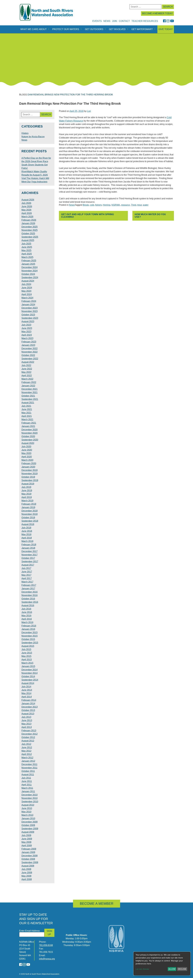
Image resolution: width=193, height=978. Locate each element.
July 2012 (26, 744)
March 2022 (27, 379)
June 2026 (26, 206)
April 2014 (26, 697)
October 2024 (28, 274)
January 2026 (28, 223)
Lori (89, 111)
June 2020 (26, 450)
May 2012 (26, 751)
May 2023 (26, 331)
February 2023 (28, 342)
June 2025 (26, 247)
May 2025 (26, 250)
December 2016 (29, 592)
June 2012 (26, 747)
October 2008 (28, 859)
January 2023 (28, 345)
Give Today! (166, 29)
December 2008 (29, 855)
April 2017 (26, 578)
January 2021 (28, 426)
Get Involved (117, 29)
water (145, 205)
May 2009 (26, 842)
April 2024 (26, 294)
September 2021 (29, 399)
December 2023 (29, 308)
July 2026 (26, 203)
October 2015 (28, 639)
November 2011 (29, 768)
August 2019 (27, 484)
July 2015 (26, 649)
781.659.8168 (46, 945)
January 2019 (28, 507)
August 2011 (27, 774)
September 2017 (29, 561)
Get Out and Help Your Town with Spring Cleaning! (87, 215)
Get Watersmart (142, 29)
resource (125, 205)
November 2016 (29, 595)
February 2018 (28, 544)
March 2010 (27, 815)
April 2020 (26, 456)
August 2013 (27, 713)
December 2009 (29, 822)
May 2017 (26, 575)
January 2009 (28, 852)
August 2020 (27, 443)
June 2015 (26, 653)
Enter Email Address (29, 931)
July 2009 (26, 835)
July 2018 (26, 527)
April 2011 (26, 784)
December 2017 (29, 551)
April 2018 (26, 538)
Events (97, 21)
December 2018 (29, 511)
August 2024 (27, 281)
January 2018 (28, 548)
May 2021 (26, 413)
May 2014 (26, 693)
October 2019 (28, 477)
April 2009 (26, 845)
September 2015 (29, 642)
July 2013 (26, 717)
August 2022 (27, 362)
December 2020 (29, 429)
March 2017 (27, 582)
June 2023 (26, 328)
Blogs (23, 94)
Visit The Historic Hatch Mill (35, 178)
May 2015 (26, 656)
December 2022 (29, 348)
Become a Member (96, 903)
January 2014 (28, 703)
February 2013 (28, 730)
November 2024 (29, 271)
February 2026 (28, 220)
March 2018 (27, 541)
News (106, 21)
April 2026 (26, 213)
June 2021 (26, 409)
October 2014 (28, 676)
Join (114, 21)
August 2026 (27, 200)
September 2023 (29, 318)
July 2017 (26, 568)
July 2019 (26, 487)
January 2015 (28, 666)
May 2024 (26, 291)
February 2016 (28, 626)
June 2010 (26, 808)
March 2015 (27, 663)
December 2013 (29, 707)
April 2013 (26, 727)
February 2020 (28, 463)
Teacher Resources (145, 21)
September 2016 (29, 602)
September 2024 (29, 277)
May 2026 (26, 210)
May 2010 (26, 811)
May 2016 (26, 615)
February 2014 (28, 700)
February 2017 (28, 585)
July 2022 (26, 365)
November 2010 (29, 798)
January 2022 (28, 385)
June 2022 (26, 369)
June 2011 (26, 781)
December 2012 (29, 734)
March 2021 (27, 419)
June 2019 (26, 490)
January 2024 (28, 304)
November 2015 (29, 636)
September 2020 (29, 440)
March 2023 (27, 338)
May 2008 (26, 876)
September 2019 (29, 480)
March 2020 (27, 460)
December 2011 (29, 764)
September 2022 (29, 358)
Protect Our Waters (65, 29)
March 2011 (27, 788)
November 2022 (29, 352)
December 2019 (29, 470)
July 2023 (26, 325)
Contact (124, 21)
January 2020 (28, 467)
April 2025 (26, 254)
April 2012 (26, 754)
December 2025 (29, 227)
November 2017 (29, 555)
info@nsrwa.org (47, 959)
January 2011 (28, 791)
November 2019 (29, 473)
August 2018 (27, 524)
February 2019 (28, 504)
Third (133, 205)
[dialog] (162, 963)
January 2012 (28, 761)
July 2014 (26, 686)
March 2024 (27, 298)
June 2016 (26, 612)
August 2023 (27, 321)
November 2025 (29, 230)
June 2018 (26, 531)
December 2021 (29, 389)
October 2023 (28, 314)
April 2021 (26, 416)
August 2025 (27, 240)
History (25, 133)
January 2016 (28, 629)
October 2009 (28, 825)
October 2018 (28, 517)
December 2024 (29, 267)
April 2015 (26, 659)
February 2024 (28, 301)
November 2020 (29, 433)
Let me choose (142, 969)
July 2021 (26, 406)
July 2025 (26, 243)
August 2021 (27, 402)
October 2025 (28, 233)
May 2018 (26, 534)
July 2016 (26, 609)
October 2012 (28, 737)
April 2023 (26, 335)
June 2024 (26, 287)
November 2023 (29, 311)
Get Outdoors (94, 29)
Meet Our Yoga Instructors (34, 181)
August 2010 (27, 805)
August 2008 (27, 866)
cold (92, 205)
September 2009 (29, 828)
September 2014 (29, 680)
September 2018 (29, 521)
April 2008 (26, 879)
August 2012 (27, 740)
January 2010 (28, 818)
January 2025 (28, 264)
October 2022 (28, 355)
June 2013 (26, 720)
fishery (98, 205)
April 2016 (26, 619)
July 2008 (26, 869)
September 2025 (29, 237)
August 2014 (27, 683)
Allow (171, 969)
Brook (86, 205)
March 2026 (27, 216)
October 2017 (28, 558)
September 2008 (29, 862)
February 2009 (28, 849)
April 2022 (26, 375)
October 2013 (28, 710)
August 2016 (27, 605)
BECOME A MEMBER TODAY (157, 13)
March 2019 (27, 500)
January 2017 (28, 588)
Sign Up (49, 933)
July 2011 (26, 778)
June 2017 (26, 571)
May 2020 (26, 453)
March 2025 (27, 257)
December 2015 (29, 632)
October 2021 (28, 396)
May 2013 (26, 724)
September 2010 (29, 801)
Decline (182, 969)
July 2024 (26, 284)
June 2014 (26, 690)
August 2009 (27, 832)
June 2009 (26, 839)
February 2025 (28, 260)
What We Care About (33, 29)
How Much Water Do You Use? (150, 215)
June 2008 (26, 872)
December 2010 (29, 795)
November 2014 (29, 673)
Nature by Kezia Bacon (33, 136)
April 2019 (26, 497)
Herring (106, 205)
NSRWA (115, 205)
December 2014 (29, 669)
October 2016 (28, 598)
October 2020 (28, 436)
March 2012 (27, 757)
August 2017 (27, 565)
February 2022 (28, 382)
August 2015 (27, 646)
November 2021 (29, 392)
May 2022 (26, 372)
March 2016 (27, 622)
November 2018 (29, 514)
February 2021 (28, 423)
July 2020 (26, 446)
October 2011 (28, 771)
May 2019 (26, 494)
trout (139, 205)
